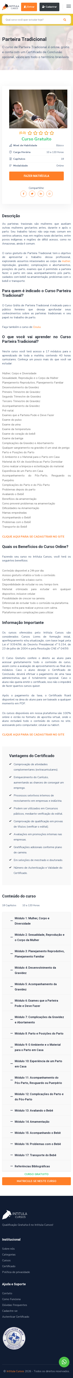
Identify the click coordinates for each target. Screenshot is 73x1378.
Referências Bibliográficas (32, 1166)
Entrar (30, 6)
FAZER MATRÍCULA (36, 176)
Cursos (6, 1260)
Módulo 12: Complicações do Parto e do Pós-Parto (39, 1096)
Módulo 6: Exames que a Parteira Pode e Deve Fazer (36, 1003)
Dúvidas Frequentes (14, 1305)
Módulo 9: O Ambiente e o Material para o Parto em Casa (38, 1047)
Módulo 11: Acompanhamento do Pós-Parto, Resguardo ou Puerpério (38, 1080)
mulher (66, 261)
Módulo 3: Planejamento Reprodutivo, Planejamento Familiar (39, 954)
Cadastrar (51, 6)
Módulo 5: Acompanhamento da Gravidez (36, 986)
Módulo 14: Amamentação (32, 1121)
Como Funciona (11, 1299)
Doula (37, 327)
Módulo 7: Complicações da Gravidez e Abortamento (39, 1019)
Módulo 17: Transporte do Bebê (35, 1155)
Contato (7, 1293)
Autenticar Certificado (15, 1317)
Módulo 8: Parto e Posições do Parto (39, 1033)
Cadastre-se (10, 1311)
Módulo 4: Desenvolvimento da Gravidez (35, 970)
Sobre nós (8, 1249)
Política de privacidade (16, 1272)
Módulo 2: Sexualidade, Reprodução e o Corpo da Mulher (39, 937)
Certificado (8, 1266)
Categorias (9, 1255)
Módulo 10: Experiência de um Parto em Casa (38, 1063)
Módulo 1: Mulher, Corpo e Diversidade (32, 921)
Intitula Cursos (15, 1371)
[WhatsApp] (64, 1362)
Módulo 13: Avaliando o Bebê (34, 1110)
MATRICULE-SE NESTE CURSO (36, 1181)
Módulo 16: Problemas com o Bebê (38, 1144)
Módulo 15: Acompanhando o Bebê (38, 1133)
